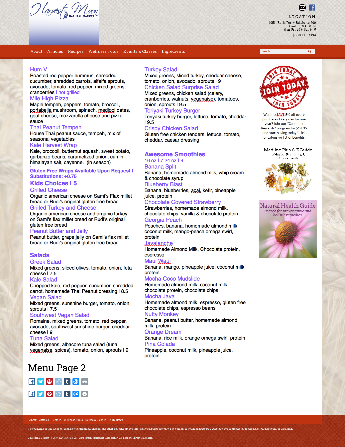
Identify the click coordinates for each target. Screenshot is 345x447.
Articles (55, 51)
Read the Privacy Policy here (137, 437)
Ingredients (173, 51)
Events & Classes (140, 51)
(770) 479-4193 (304, 35)
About (36, 51)
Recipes (75, 51)
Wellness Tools (103, 51)
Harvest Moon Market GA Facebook (312, 7)
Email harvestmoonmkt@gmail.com (302, 7)
